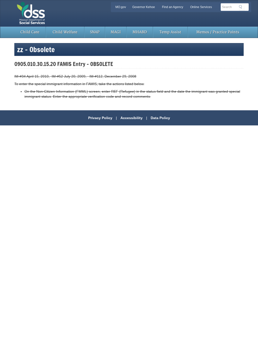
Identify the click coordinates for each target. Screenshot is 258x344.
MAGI (116, 32)
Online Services (201, 7)
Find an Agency (172, 7)
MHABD (140, 32)
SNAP (95, 32)
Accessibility (131, 118)
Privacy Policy (100, 118)
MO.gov (120, 7)
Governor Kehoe (143, 7)
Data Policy (160, 118)
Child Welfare (65, 32)
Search (242, 8)
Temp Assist (170, 32)
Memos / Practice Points (217, 32)
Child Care (29, 32)
